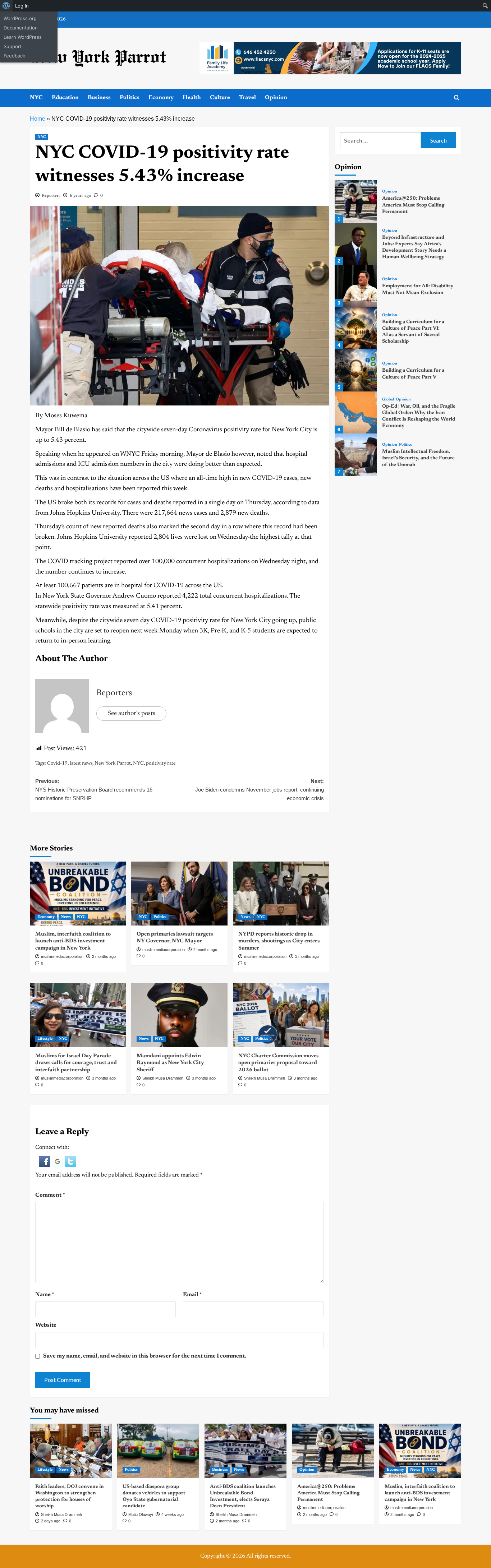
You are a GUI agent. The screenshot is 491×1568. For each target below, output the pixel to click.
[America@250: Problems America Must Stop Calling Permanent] (356, 201)
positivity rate (160, 763)
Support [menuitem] (13, 46)
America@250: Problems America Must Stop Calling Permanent (413, 205)
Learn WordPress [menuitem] (23, 37)
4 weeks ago (172, 1514)
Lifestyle (44, 1039)
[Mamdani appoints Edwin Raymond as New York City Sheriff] (179, 1015)
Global (388, 400)
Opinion (276, 98)
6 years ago (80, 196)
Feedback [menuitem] (14, 56)
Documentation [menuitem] (21, 28)
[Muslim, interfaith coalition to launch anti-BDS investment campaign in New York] (78, 894)
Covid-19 (57, 763)
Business (99, 98)
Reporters (51, 196)
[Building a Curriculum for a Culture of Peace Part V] (356, 370)
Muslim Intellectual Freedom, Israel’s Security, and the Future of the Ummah (418, 458)
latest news (81, 763)
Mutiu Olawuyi (140, 1514)
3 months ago (307, 956)
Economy (161, 98)
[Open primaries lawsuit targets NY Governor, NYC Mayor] (179, 894)
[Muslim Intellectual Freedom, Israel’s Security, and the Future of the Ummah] (356, 454)
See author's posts (131, 713)
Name (44, 1295)
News (66, 917)
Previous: (93, 789)
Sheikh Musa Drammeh (162, 1078)
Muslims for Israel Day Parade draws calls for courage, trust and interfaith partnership (76, 1063)
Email (192, 1295)
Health (192, 98)
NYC (36, 98)
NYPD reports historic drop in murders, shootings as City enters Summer (279, 941)
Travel (247, 98)
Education (65, 98)
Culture (220, 98)
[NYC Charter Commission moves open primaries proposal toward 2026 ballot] (281, 1015)
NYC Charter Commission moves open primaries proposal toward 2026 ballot (278, 1063)
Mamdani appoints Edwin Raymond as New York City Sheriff (170, 1063)
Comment (50, 1195)
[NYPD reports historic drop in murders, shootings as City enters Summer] (281, 894)
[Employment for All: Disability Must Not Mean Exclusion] (356, 286)
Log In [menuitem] (22, 6)
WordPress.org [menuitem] (20, 18)
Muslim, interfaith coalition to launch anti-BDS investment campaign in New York (73, 941)
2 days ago (50, 1521)
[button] (45, 1161)
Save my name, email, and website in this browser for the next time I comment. (144, 1356)
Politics (129, 98)
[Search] (456, 98)
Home (37, 119)
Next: (259, 789)
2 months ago (104, 956)
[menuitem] (6, 5)
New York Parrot (113, 763)
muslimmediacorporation (62, 956)
